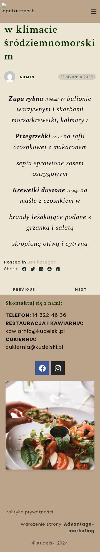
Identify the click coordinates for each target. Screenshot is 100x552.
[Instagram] (58, 368)
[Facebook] (42, 368)
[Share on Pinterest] (58, 269)
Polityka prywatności (29, 512)
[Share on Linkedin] (41, 269)
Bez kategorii (43, 262)
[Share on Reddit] (49, 269)
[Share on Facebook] (24, 269)
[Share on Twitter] (33, 269)
